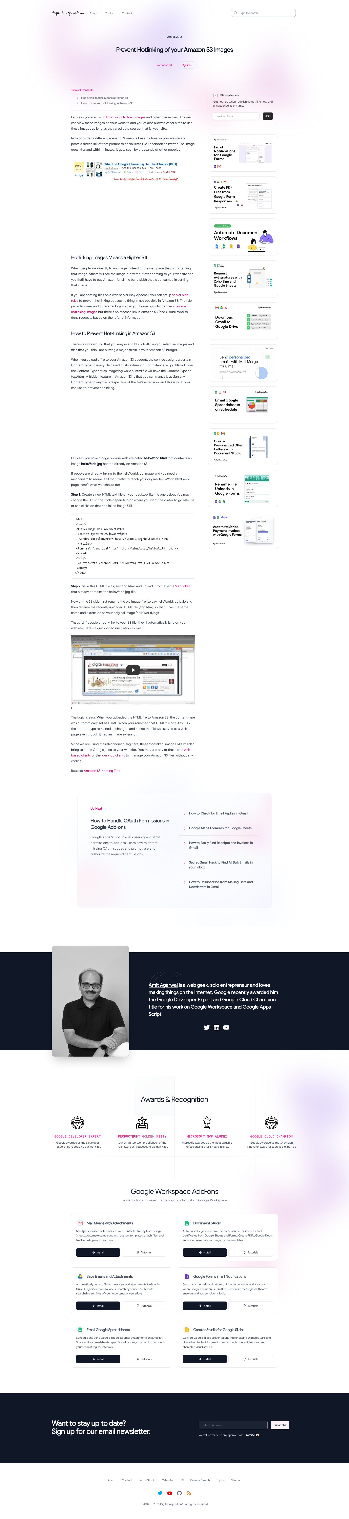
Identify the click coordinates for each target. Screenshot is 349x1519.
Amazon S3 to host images (125, 117)
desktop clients (113, 755)
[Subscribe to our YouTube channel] (169, 1493)
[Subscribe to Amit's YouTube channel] (226, 1027)
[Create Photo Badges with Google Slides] (243, 447)
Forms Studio (147, 1480)
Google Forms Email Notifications (219, 1276)
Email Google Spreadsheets (108, 1330)
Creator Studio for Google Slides (218, 1330)
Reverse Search (200, 1480)
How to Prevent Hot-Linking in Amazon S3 (105, 103)
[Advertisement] (130, 216)
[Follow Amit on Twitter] (207, 1027)
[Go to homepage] (68, 13)
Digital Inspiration (171, 1504)
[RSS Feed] (189, 1493)
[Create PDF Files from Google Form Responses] (243, 195)
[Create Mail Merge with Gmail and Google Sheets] (243, 363)
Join (267, 116)
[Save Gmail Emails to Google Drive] (243, 321)
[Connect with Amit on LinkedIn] (216, 1027)
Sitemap (236, 1480)
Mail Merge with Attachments (110, 1223)
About (93, 13)
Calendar (167, 1480)
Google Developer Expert (184, 1000)
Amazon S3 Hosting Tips (102, 771)
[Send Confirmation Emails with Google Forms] (243, 153)
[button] (133, 670)
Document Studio (207, 1223)
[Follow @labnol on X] (160, 1493)
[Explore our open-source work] (179, 1493)
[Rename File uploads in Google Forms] (243, 488)
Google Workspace (211, 1007)
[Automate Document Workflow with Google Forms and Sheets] (243, 237)
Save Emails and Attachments (110, 1276)
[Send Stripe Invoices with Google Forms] (243, 530)
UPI (182, 1480)
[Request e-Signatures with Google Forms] (243, 279)
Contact (127, 13)
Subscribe (280, 1425)
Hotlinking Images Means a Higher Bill (102, 98)
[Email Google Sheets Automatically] (243, 405)
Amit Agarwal (163, 985)
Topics (109, 13)
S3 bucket (182, 586)
